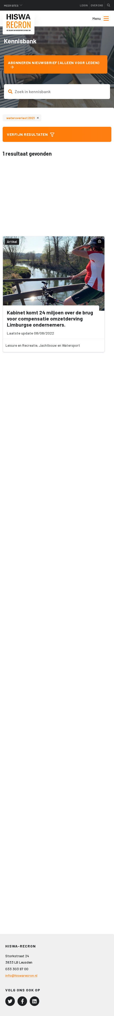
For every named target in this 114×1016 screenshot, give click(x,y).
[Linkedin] (34, 1001)
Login (84, 5)
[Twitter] (10, 1001)
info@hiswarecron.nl (21, 975)
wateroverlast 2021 (22, 117)
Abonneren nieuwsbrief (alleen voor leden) (53, 62)
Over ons (97, 5)
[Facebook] (22, 1001)
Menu (97, 18)
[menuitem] (96, 18)
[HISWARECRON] (18, 22)
